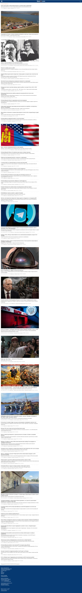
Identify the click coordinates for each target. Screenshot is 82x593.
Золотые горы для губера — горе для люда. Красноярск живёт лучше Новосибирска (19, 387)
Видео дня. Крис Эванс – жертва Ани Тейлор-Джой (12, 358)
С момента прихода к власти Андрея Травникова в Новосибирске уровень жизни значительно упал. (16, 388)
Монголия (24, 149)
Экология (21, 65)
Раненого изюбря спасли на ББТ (8, 67)
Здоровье (13, 537)
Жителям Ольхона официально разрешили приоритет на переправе (15, 81)
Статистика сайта (3, 570)
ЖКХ (8, 97)
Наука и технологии (16, 65)
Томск (16, 90)
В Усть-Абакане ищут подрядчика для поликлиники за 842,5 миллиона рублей (17, 557)
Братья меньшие (9, 71)
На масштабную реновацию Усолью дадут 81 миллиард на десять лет (16, 174)
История (23, 65)
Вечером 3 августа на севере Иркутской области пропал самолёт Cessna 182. (13, 194)
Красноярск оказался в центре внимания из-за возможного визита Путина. (12, 496)
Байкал (24, 36)
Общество (19, 36)
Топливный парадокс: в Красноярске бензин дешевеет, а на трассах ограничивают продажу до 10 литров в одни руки (18, 501)
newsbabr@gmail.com (4, 576)
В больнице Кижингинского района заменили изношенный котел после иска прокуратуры (17, 94)
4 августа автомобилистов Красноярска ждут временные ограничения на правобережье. (15, 236)
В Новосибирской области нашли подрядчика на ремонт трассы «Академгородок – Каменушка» (18, 526)
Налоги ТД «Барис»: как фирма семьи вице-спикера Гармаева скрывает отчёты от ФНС (19, 329)
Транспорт (8, 8)
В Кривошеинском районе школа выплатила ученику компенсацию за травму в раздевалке (18, 533)
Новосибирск (21, 78)
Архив (2, 571)
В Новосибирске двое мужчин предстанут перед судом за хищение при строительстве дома (19, 74)
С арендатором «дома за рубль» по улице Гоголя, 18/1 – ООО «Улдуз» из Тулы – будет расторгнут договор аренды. (19, 89)
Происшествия (14, 71)
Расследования (17, 78)
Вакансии (2, 573)
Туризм (17, 36)
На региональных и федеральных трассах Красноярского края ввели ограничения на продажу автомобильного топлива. (20, 502)
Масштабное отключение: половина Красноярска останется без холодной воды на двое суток (20, 113)
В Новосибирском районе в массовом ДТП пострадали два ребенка (15, 545)
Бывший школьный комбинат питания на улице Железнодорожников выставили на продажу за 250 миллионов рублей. (19, 455)
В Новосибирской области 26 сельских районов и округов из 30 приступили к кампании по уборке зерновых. (18, 153)
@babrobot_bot (6, 580)
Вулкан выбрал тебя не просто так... (6, 360)
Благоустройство (16, 232)
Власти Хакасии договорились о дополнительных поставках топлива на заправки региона (18, 435)
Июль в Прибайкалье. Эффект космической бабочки (12, 270)
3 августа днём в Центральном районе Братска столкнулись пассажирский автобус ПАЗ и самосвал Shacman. (18, 158)
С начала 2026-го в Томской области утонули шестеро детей (14, 162)
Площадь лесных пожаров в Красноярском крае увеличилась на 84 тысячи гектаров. (14, 449)
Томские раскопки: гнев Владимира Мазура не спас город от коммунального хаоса (18, 299)
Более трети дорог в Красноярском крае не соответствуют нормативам (16, 5)
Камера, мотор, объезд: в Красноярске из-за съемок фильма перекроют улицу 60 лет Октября (19, 235)
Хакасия (16, 560)
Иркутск (22, 36)
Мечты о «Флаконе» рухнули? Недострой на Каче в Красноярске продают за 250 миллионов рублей (18, 454)
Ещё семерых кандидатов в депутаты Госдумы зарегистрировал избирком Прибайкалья (20, 519)
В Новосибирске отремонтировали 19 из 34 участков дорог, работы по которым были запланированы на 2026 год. (19, 119)
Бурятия (31, 65)
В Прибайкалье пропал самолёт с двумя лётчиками (12, 192)
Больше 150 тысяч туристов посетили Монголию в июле (13, 428)
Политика (16, 149)
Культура (15, 361)
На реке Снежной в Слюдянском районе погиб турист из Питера (14, 551)
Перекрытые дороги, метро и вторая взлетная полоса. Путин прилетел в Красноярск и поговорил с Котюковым (19, 241)
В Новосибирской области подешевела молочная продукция (14, 100)
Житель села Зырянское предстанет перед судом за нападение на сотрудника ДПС (19, 198)
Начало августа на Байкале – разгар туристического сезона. (10, 35)
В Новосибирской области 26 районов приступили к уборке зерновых (16, 152)
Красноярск (12, 8)
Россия (18, 361)
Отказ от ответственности (5, 567)
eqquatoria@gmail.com (7, 581)
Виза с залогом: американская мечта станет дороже (12, 147)
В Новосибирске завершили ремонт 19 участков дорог (12, 118)
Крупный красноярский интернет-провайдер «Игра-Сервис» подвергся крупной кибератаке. (15, 108)
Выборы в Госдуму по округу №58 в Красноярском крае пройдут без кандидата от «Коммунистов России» (18, 442)
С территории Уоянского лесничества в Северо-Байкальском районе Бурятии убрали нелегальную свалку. (17, 541)
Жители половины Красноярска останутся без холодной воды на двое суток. (13, 114)
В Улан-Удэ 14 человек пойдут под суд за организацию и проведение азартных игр (18, 422)
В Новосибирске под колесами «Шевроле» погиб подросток (13, 180)
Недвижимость (13, 78)
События (18, 419)
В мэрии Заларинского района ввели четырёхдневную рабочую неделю (16, 186)
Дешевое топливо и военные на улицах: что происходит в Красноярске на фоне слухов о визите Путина (19, 495)
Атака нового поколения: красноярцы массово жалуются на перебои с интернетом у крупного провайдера (19, 107)
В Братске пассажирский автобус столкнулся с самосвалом (13, 157)
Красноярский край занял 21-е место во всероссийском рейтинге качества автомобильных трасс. (16, 6)
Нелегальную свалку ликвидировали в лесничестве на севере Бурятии (16, 539)
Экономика (8, 78)
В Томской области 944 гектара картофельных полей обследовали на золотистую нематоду (18, 507)
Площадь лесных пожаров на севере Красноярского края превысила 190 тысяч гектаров (20, 448)
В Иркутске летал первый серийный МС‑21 (10, 513)
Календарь (2, 572)
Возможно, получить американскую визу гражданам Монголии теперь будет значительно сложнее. (16, 148)
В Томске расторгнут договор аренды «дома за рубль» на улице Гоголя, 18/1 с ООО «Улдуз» (19, 88)
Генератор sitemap (4, 590)
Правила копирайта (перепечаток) (6, 568)
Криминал (8, 201)
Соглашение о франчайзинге (5, 569)
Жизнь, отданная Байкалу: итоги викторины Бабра (11, 62)
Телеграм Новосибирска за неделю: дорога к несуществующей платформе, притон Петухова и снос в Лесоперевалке (18, 228)
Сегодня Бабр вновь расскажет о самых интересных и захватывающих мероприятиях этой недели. (16, 418)
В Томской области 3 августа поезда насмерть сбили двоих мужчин (15, 465)
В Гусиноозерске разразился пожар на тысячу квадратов (13, 168)
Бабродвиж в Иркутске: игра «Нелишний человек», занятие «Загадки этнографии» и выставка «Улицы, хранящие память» (19, 417)
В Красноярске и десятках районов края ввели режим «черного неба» (16, 459)
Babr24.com (5, 8)
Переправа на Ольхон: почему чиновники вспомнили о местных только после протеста (19, 34)
